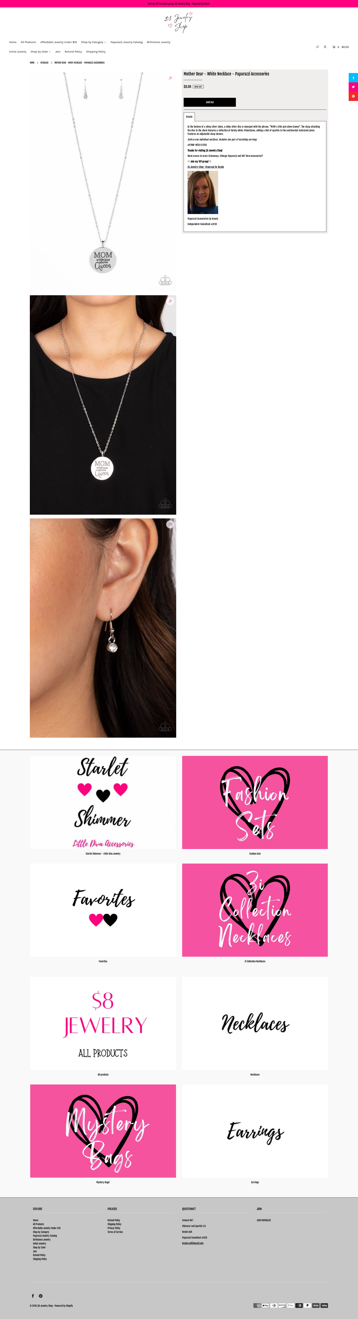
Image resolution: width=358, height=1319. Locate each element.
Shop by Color (39, 1247)
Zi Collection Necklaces (255, 961)
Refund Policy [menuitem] (73, 51)
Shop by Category (41, 1232)
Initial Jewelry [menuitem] (17, 51)
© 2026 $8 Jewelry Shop (41, 1305)
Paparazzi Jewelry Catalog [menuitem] (127, 42)
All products (103, 1074)
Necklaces (255, 1074)
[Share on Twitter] (353, 87)
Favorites (103, 961)
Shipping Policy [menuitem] (96, 51)
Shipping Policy (40, 1259)
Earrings (255, 1182)
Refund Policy (39, 1255)
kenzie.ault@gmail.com (193, 1243)
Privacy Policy (114, 1228)
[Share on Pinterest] (353, 96)
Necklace (44, 62)
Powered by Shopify (64, 1305)
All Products (38, 1224)
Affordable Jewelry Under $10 (47, 1228)
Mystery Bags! (103, 1182)
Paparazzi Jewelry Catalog (45, 1235)
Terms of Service (115, 1232)
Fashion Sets (255, 853)
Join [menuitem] (57, 51)
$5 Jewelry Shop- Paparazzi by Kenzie (206, 166)
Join (35, 1251)
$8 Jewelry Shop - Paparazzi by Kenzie (192, 3)
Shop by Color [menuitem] (39, 51)
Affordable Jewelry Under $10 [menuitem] (58, 42)
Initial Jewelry (39, 1243)
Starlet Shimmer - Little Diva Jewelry (103, 853)
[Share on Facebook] (353, 77)
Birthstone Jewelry (42, 1239)
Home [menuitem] (13, 42)
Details (189, 116)
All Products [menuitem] (28, 42)
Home (32, 62)
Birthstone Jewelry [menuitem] (158, 42)
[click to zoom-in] (170, 78)
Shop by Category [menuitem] (92, 42)
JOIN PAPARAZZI (264, 1220)
